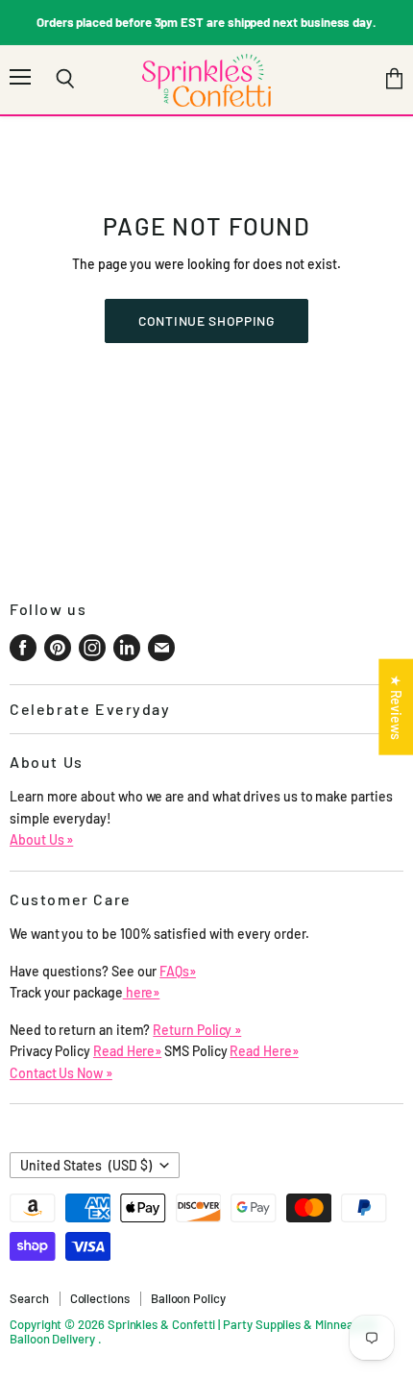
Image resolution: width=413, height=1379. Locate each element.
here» (141, 992)
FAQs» (177, 971)
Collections (100, 1298)
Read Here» (127, 1051)
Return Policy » (197, 1030)
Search (29, 1298)
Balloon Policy (188, 1298)
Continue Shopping (206, 320)
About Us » (41, 839)
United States (86, 1165)
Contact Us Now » (61, 1073)
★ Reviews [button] (396, 706)
